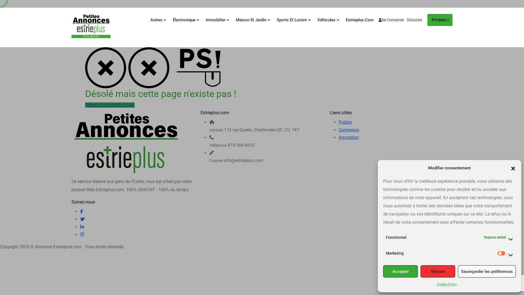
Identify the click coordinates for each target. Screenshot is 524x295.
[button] (513, 168)
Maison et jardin (251, 19)
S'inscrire (414, 20)
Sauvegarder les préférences (487, 271)
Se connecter (393, 20)
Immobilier (216, 19)
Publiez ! (441, 20)
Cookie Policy (447, 284)
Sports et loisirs (292, 19)
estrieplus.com (360, 19)
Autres (156, 19)
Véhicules (327, 19)
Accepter (400, 271)
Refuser (438, 271)
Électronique (184, 19)
